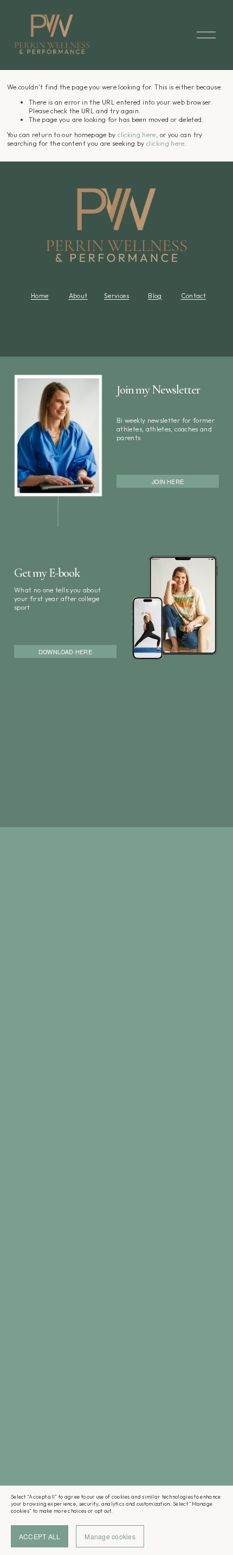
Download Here (65, 651)
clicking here (137, 135)
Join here (168, 481)
